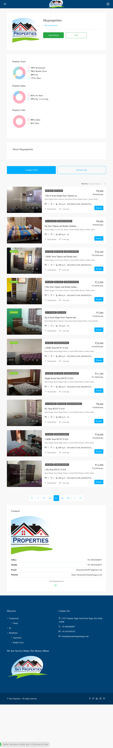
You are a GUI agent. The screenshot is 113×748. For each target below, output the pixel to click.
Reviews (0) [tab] (81, 170)
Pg (10, 628)
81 (56, 498)
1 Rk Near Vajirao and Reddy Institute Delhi (64, 287)
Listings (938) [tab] (31, 170)
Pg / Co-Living (51, 221)
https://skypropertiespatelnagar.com (87, 575)
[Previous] (32, 498)
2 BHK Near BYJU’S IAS (56, 348)
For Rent (49, 190)
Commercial (13, 618)
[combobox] (97, 184)
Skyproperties (51, 209)
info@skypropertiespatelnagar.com (75, 636)
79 (44, 498)
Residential (13, 633)
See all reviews (51, 25)
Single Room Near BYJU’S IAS (59, 378)
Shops (15, 623)
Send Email (53, 35)
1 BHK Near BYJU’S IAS (56, 439)
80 (50, 498)
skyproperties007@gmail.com (89, 570)
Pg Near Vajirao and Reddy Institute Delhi (63, 226)
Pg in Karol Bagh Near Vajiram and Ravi (62, 317)
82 (62, 498)
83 (68, 498)
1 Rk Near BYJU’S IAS (55, 469)
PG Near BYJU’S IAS (55, 409)
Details (99, 208)
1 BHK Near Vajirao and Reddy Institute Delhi (65, 256)
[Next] (74, 498)
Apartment (17, 638)
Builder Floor (18, 643)
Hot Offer (58, 190)
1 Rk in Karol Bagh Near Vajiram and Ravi (63, 196)
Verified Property (65, 221)
